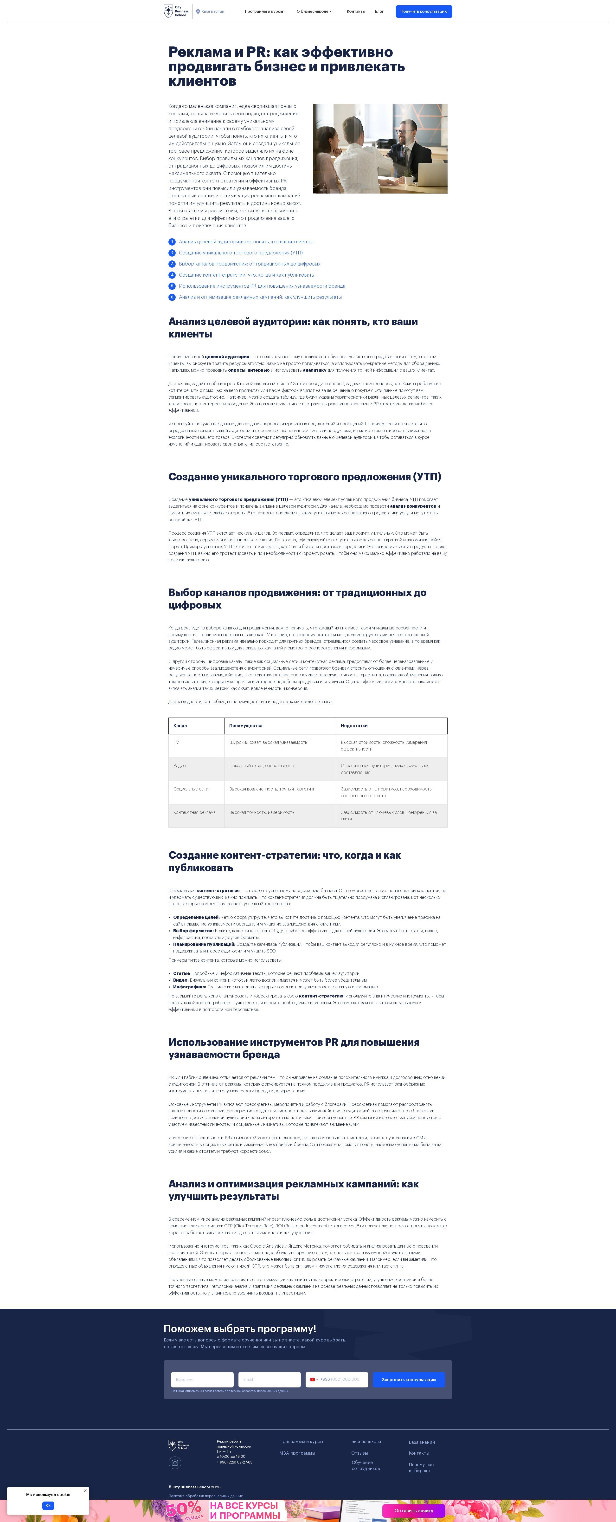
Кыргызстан (213, 11)
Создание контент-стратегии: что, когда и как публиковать (246, 275)
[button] (424, 11)
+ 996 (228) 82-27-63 (234, 1462)
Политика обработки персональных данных (205, 1496)
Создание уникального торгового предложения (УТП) (241, 253)
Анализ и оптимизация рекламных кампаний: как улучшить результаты (260, 297)
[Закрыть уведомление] (85, 1490)
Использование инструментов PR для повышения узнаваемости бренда (262, 286)
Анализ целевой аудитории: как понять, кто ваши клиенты (246, 242)
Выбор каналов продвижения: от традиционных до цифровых (250, 264)
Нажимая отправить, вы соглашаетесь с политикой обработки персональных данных (230, 1391)
